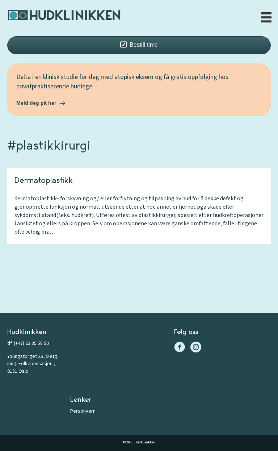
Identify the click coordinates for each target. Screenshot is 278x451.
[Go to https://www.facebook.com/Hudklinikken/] (179, 348)
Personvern (83, 411)
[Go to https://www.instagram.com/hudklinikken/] (195, 348)
